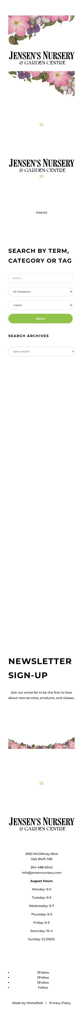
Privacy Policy (60, 1003)
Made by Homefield (27, 1003)
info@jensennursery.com (41, 873)
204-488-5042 (41, 867)
